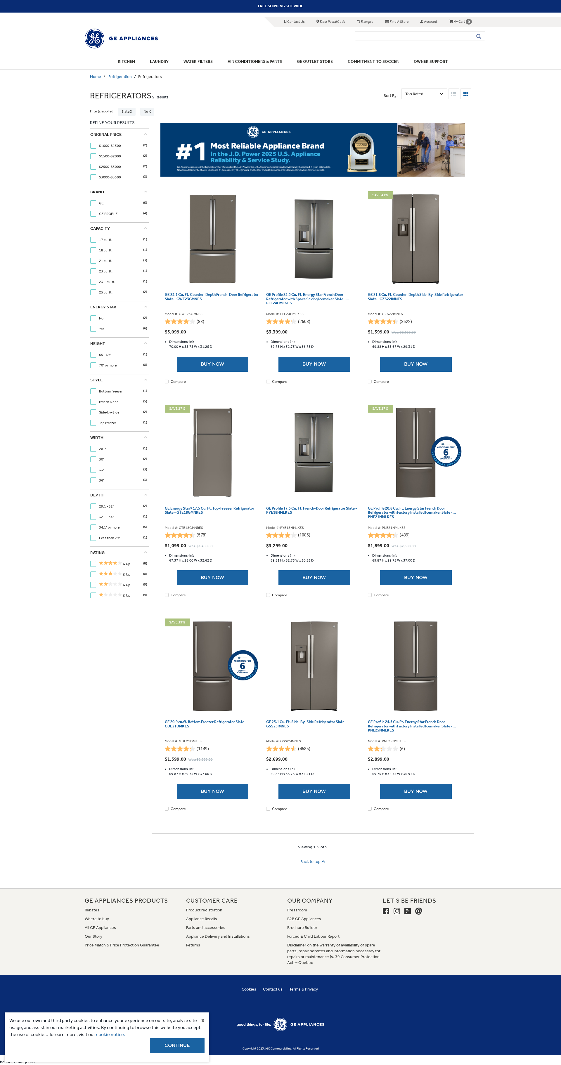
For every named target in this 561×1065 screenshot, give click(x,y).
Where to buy (97, 918)
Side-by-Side (109, 412)
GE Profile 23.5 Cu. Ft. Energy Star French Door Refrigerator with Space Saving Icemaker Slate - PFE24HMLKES (306, 299)
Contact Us (296, 22)
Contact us (273, 989)
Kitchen (126, 61)
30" (102, 459)
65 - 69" (105, 355)
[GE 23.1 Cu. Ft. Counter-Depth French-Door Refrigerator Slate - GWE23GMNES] (213, 239)
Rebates (92, 910)
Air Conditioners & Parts (255, 61)
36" (102, 480)
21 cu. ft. (106, 261)
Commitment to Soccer (373, 61)
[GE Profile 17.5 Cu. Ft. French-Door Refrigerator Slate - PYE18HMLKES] (314, 453)
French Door (108, 402)
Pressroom (297, 910)
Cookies (249, 989)
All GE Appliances (100, 927)
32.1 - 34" (107, 517)
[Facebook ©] (386, 911)
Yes (102, 329)
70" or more (108, 365)
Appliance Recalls (201, 918)
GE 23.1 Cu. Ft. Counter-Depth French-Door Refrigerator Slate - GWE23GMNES (212, 297)
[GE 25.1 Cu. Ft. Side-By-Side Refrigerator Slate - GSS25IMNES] (314, 666)
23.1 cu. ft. (107, 282)
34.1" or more (109, 527)
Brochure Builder (302, 927)
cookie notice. (110, 1034)
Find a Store (398, 22)
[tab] (119, 157)
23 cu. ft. (106, 271)
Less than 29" (110, 538)
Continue (177, 1045)
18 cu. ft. (106, 250)
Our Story (93, 936)
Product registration (204, 910)
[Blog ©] (407, 911)
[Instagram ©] (397, 911)
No (101, 318)
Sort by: (391, 95)
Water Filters (198, 61)
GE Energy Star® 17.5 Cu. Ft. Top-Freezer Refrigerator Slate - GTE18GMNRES (209, 510)
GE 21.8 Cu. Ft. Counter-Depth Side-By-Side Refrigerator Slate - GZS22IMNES (415, 297)
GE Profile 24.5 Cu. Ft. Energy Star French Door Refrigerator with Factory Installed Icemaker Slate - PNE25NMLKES (410, 726)
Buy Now (212, 364)
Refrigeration (120, 76)
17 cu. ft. (106, 240)
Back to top (310, 861)
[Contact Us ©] (419, 911)
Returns (193, 945)
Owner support (431, 61)
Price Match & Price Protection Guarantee (122, 945)
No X (147, 112)
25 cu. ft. (106, 292)
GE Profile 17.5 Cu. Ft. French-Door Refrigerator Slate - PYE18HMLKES (311, 510)
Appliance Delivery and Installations (218, 936)
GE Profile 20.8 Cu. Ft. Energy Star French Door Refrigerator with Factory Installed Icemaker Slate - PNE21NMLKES (410, 512)
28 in (103, 449)
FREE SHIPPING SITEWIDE (280, 6)
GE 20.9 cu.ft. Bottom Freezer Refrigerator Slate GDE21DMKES (204, 724)
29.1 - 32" (107, 506)
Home (95, 76)
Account (430, 22)
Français (366, 22)
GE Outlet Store (315, 61)
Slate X (127, 112)
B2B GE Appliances (304, 918)
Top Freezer (108, 423)
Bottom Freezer (111, 391)
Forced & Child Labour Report (313, 936)
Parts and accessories (205, 927)
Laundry (159, 61)
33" (102, 470)
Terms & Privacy (303, 989)
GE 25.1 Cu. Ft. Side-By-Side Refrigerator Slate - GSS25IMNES (306, 724)
